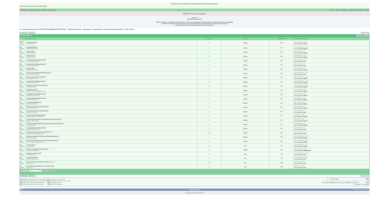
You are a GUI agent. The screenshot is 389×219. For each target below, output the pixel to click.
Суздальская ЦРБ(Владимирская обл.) (49, 136)
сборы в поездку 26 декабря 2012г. (35, 133)
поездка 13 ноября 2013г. (32, 82)
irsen (304, 61)
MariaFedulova (307, 150)
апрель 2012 (29, 167)
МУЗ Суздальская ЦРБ (32, 78)
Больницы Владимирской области (113, 29)
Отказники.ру (24, 10)
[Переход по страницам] (50, 132)
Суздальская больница (32, 157)
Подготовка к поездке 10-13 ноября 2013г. (37, 85)
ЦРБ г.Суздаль (130, 29)
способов (230, 22)
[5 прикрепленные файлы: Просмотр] (32, 149)
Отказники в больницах (74, 29)
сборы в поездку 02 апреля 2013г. (35, 116)
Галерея (337, 10)
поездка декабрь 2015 (32, 48)
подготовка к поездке (31, 103)
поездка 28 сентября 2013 (33, 95)
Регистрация (202, 13)
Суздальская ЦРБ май (32, 69)
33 (209, 132)
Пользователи (353, 10)
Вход (196, 13)
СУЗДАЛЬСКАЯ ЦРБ (31, 47)
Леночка (305, 82)
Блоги (332, 10)
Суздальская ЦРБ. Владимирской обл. (36, 91)
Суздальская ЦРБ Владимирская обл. (49, 140)
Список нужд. (29, 163)
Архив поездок (97, 29)
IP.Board (193, 193)
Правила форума (35, 10)
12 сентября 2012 (30, 154)
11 (209, 86)
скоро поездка (30, 146)
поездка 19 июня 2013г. (32, 108)
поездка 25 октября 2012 (32, 150)
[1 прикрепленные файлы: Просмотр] (32, 123)
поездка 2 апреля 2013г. (32, 120)
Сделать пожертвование (48, 10)
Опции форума (361, 35)
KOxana (245, 42)
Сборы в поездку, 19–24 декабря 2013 (36, 76)
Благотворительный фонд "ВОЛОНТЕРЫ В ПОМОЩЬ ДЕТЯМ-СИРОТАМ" (44, 29)
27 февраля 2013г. (31, 125)
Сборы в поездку (30, 55)
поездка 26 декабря (31, 137)
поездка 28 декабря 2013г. (33, 74)
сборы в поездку (30, 51)
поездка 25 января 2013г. (32, 129)
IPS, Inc (202, 193)
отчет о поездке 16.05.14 (32, 65)
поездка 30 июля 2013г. (32, 99)
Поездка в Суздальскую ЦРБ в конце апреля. (38, 161)
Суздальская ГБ (30, 43)
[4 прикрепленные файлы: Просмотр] (32, 136)
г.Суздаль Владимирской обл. (34, 102)
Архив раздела (87, 29)
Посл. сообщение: (298, 43)
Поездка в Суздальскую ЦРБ (33, 153)
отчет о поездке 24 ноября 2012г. (34, 142)
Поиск (361, 10)
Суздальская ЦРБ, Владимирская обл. (36, 59)
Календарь (344, 10)
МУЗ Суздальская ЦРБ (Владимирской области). (39, 72)
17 (209, 145)
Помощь (366, 10)
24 (209, 162)
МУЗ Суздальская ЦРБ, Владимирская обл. (37, 106)
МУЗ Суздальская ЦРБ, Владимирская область (51, 123)
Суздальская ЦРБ (31, 52)
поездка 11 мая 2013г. (31, 112)
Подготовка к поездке (31, 42)
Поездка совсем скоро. (32, 159)
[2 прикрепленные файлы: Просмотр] (32, 119)
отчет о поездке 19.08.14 (32, 61)
